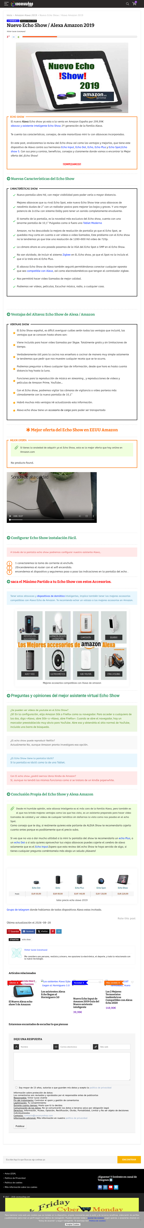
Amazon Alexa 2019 (26, 15)
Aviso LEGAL (10, 1173)
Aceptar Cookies (72, 1224)
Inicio (9, 15)
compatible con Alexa (40, 271)
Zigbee (67, 254)
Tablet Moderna (92, 223)
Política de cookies (13, 1183)
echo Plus (124, 838)
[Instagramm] (105, 1187)
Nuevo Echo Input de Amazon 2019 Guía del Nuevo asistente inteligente (86, 1003)
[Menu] (6, 4)
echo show (26, 940)
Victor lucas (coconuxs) (16, 31)
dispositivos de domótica (51, 596)
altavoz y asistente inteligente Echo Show (36, 125)
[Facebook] (100, 1187)
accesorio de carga (59, 410)
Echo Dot (80, 147)
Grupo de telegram (18, 909)
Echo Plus (100, 147)
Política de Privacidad (15, 1178)
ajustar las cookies (96, 1218)
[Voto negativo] (13, 37)
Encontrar (129, 1159)
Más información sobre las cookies (21, 1187)
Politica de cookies (97, 1221)
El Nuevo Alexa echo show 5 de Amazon (20, 1003)
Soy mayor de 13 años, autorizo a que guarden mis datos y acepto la (65, 1087)
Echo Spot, (115, 147)
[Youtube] (110, 1187)
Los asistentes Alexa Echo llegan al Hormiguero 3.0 (53, 994)
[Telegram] (116, 1187)
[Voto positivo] (18, 37)
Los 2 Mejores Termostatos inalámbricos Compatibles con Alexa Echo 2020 (119, 997)
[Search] (127, 4)
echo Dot (19, 842)
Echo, (91, 147)
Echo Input (67, 147)
